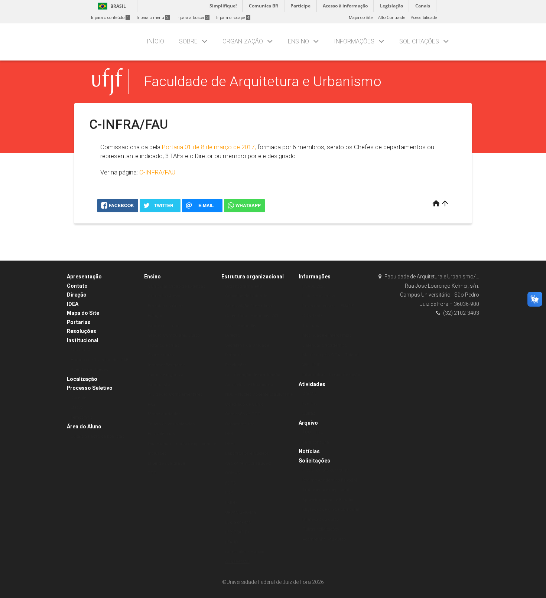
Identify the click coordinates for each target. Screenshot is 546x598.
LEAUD (231, 542)
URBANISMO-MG (241, 512)
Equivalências (161, 433)
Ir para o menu (153, 17)
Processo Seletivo (90, 388)
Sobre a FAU (82, 349)
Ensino (298, 41)
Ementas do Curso (165, 306)
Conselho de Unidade (246, 296)
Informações (354, 41)
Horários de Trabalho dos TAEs (100, 359)
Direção (77, 295)
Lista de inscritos (318, 296)
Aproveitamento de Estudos (328, 499)
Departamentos (240, 424)
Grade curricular (164, 325)
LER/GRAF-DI (237, 532)
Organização (242, 41)
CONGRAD (312, 315)
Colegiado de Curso (244, 404)
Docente (78, 397)
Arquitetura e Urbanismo (249, 384)
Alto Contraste (391, 17)
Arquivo (308, 423)
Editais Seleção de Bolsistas (97, 436)
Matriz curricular (164, 414)
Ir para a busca (192, 17)
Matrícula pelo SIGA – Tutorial (331, 355)
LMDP (231, 502)
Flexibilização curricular (325, 470)
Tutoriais (310, 325)
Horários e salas (163, 345)
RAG (152, 404)
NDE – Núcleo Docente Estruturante (259, 394)
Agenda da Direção (89, 369)
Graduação (159, 384)
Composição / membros (248, 306)
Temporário (81, 417)
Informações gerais (167, 365)
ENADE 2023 (313, 286)
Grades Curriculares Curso (174, 335)
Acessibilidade (424, 17)
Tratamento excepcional (325, 489)
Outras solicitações (320, 529)
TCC (152, 473)
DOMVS (232, 473)
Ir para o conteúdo (110, 17)
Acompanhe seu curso (324, 539)
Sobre (188, 41)
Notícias (309, 451)
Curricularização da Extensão (176, 286)
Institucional (82, 340)
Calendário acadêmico (324, 345)
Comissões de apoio (244, 551)
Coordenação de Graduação (252, 374)
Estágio (155, 315)
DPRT (230, 433)
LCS (229, 492)
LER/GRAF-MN (238, 522)
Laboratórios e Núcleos (247, 453)
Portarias (79, 322)
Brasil (110, 6)
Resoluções (81, 331)
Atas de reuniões (241, 325)
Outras (308, 413)
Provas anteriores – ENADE (328, 306)
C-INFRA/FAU (157, 172)
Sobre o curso (161, 355)
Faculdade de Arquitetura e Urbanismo (262, 81)
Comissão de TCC (242, 414)
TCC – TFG (313, 432)
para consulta (315, 442)
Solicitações (419, 41)
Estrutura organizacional (252, 277)
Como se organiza (165, 374)
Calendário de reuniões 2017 (252, 315)
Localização (82, 379)
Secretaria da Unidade (247, 345)
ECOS (230, 483)
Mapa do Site (361, 17)
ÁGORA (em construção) (248, 463)
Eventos (309, 403)
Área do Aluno (84, 426)
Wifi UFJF (311, 365)
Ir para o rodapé (232, 17)
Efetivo (77, 407)
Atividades (312, 384)
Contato (77, 286)
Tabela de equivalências (171, 424)
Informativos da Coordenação (331, 374)
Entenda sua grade (166, 463)
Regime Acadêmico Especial (329, 480)
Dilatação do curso (320, 519)
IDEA (72, 304)
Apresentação (84, 277)
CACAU (309, 393)
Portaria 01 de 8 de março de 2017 (208, 147)
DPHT (230, 443)
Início (155, 41)
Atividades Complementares (175, 394)
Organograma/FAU (243, 286)
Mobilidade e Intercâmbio (326, 335)
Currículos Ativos (164, 296)
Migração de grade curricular (331, 509)
